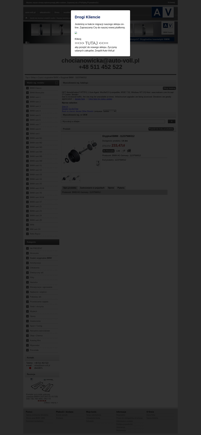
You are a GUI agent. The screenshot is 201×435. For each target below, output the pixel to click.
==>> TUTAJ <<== (91, 43)
